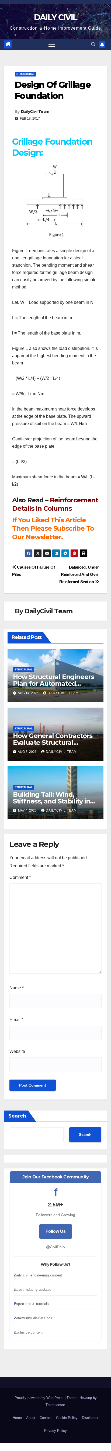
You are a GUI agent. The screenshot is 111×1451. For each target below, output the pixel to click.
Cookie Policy (67, 1418)
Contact (46, 1418)
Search (17, 1116)
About (30, 1418)
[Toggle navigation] (52, 44)
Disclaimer (90, 1418)
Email (16, 1019)
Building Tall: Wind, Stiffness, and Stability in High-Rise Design (51, 801)
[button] (93, 44)
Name (16, 988)
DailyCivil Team (35, 111)
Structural (25, 73)
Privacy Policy (55, 1431)
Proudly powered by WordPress (40, 1398)
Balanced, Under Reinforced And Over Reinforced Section (79, 574)
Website (17, 1051)
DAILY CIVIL (55, 17)
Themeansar (55, 1405)
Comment (20, 877)
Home (17, 1418)
